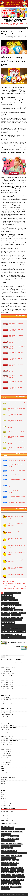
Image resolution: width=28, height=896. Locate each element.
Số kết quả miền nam (5, 805)
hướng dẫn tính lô (6, 860)
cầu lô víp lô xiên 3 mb (6, 710)
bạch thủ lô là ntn (16, 615)
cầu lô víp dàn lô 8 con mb (6, 697)
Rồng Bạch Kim (5, 870)
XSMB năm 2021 (17, 884)
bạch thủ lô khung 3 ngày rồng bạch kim (11, 605)
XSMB (2, 766)
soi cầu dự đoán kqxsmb (17, 874)
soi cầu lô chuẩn (6, 879)
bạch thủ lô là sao (6, 617)
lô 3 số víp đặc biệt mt (6, 729)
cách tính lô (20, 831)
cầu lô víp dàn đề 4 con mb (7, 680)
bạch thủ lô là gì (18, 610)
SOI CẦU (3, 790)
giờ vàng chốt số (6, 855)
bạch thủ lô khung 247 (7, 595)
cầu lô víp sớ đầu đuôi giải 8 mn (8, 744)
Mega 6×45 (3, 779)
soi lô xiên (4, 884)
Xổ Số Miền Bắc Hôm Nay (15, 886)
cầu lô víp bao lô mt (5, 716)
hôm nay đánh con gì (16, 855)
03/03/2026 (4, 36)
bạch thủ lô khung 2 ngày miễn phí (12, 593)
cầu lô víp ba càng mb (5, 669)
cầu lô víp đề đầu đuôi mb (6, 706)
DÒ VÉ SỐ (3, 792)
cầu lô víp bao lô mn (5, 747)
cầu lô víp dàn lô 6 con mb (6, 693)
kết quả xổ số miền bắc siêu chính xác (10, 862)
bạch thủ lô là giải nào (20, 612)
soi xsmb (10, 884)
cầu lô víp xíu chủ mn (5, 753)
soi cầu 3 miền (21, 870)
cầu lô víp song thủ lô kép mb (7, 701)
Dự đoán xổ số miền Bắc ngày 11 (9, 850)
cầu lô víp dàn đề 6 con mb (7, 682)
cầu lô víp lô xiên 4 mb (6, 712)
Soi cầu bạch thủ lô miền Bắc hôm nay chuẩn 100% (14, 586)
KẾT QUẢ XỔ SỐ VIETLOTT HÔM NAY (9, 777)
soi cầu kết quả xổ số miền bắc (18, 877)
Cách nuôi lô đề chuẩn (6, 757)
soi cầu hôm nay (5, 877)
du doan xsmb (5, 841)
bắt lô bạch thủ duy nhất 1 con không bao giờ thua (12, 625)
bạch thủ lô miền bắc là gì (8, 622)
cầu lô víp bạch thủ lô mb (6, 675)
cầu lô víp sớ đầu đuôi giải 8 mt (8, 725)
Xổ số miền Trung (6, 889)
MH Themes (23, 894)
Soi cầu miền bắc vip (5, 695)
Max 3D (3, 781)
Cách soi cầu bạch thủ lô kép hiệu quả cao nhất (13, 581)
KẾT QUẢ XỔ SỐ (4, 773)
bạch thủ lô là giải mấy (7, 612)
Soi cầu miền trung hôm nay (7, 714)
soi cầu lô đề (14, 879)
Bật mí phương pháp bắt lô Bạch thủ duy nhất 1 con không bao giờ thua (13, 628)
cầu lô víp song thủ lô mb (6, 703)
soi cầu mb (21, 879)
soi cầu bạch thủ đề (6, 874)
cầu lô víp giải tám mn (6, 751)
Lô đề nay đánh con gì (6, 760)
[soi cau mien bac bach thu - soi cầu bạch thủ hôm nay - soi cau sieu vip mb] (14, 6)
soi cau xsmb (13, 870)
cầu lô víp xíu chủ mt (5, 734)
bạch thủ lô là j (5, 615)
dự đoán (12, 841)
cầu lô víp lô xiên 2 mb (6, 708)
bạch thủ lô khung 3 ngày (8, 597)
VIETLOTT (3, 775)
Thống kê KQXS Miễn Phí (6, 762)
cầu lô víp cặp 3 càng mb (6, 678)
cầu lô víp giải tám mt (5, 723)
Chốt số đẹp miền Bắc (20, 829)
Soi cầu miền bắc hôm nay (6, 665)
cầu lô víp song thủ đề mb (6, 699)
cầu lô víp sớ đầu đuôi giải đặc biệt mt (9, 727)
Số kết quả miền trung (6, 803)
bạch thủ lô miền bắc (16, 620)
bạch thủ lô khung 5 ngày (8, 607)
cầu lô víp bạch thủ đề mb (6, 671)
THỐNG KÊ (3, 788)
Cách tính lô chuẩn (6, 833)
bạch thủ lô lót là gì (17, 617)
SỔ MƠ (2, 794)
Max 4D (3, 783)
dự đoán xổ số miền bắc (7, 848)
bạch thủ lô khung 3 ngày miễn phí (10, 602)
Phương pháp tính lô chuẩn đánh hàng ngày (12, 867)
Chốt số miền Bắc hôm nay (8, 829)
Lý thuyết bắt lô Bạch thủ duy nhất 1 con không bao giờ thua (11, 637)
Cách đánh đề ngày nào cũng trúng (10, 838)
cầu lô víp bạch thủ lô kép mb (7, 673)
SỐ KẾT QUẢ (4, 798)
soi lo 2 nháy (16, 882)
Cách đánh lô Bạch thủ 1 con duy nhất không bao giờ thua (13, 632)
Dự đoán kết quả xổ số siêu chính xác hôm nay (12, 843)
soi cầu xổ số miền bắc (7, 882)
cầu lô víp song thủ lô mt (6, 732)
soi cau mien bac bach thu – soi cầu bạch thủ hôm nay (12, 662)
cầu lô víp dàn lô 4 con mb (6, 691)
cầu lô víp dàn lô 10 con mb (7, 688)
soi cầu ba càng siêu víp (7, 872)
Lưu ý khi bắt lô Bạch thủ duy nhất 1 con (11, 634)
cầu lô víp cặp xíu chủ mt (6, 719)
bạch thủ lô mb (5, 620)
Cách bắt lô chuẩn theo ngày (8, 831)
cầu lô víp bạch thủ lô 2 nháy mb (8, 667)
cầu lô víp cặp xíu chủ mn (6, 742)
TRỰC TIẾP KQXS (5, 764)
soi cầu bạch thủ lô (18, 872)
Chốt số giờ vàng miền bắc (8, 826)
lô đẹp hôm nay (5, 865)
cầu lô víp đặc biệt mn (6, 749)
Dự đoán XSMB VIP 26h (15, 845)
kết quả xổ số (15, 860)
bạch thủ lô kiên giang (7, 610)
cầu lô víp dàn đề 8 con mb (7, 684)
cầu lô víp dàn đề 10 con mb (7, 686)
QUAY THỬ (3, 796)
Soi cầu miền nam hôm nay (7, 736)
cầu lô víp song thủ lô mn (6, 738)
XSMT (2, 770)
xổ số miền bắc (5, 886)
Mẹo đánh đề (13, 865)
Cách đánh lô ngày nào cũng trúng (10, 836)
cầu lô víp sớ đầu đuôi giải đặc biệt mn (9, 740)
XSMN (2, 768)
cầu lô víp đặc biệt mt (5, 721)
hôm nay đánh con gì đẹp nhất (9, 858)
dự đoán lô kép (5, 845)
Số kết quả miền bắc (5, 801)
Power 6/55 (3, 785)
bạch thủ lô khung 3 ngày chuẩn (9, 600)
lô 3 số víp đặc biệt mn (6, 755)
